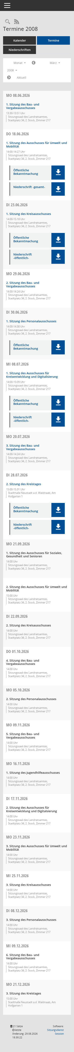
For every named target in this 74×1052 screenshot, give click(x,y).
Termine (53, 40)
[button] (58, 173)
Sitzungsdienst (55, 1031)
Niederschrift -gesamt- (29, 187)
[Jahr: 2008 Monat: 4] (9, 77)
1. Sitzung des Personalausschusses (31, 321)
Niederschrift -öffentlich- (22, 256)
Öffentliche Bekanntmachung (25, 172)
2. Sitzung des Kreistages (23, 484)
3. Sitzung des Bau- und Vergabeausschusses (22, 447)
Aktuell (21, 77)
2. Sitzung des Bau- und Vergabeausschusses (22, 284)
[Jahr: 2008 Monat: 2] (33, 63)
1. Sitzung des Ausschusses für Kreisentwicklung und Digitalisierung (32, 375)
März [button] (54, 63)
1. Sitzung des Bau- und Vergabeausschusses (22, 106)
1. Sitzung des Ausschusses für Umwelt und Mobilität (36, 144)
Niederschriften (20, 50)
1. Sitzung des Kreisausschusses (28, 214)
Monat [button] (18, 63)
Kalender (19, 40)
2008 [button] (11, 70)
